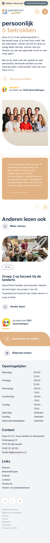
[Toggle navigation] (45, 12)
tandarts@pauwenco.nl (14, 452)
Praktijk (6, 476)
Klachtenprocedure (10, 509)
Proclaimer (6, 525)
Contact (6, 480)
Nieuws (6, 467)
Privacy (5, 519)
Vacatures (7, 484)
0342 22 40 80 (10, 448)
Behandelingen (10, 471)
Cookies (5, 516)
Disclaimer (6, 522)
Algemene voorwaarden (11, 513)
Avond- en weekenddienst (16, 488)
